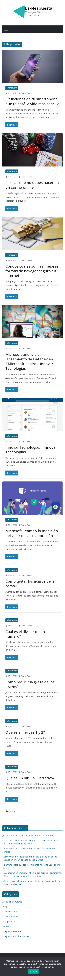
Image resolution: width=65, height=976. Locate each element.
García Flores (26, 93)
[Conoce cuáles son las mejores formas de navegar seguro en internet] (32, 233)
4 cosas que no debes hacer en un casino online (32, 185)
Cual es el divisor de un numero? (25, 634)
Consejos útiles (10, 911)
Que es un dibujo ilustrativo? (30, 777)
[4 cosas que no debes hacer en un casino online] (32, 149)
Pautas (5, 926)
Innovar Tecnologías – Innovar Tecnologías (31, 449)
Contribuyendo (10, 916)
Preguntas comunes (12, 931)
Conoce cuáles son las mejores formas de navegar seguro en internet (31, 271)
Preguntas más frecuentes (15, 936)
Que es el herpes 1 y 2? (25, 732)
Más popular (12, 88)
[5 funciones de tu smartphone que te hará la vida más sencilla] (32, 66)
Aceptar (33, 971)
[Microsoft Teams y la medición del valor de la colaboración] (32, 498)
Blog (4, 906)
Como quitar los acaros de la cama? (30, 583)
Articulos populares (12, 901)
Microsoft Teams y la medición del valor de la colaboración (31, 533)
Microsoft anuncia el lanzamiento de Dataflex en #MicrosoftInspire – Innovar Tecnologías (29, 361)
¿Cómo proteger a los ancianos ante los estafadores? (28, 835)
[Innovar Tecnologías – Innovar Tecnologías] (32, 414)
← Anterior (8, 811)
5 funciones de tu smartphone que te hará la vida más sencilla (32, 101)
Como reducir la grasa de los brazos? (30, 684)
